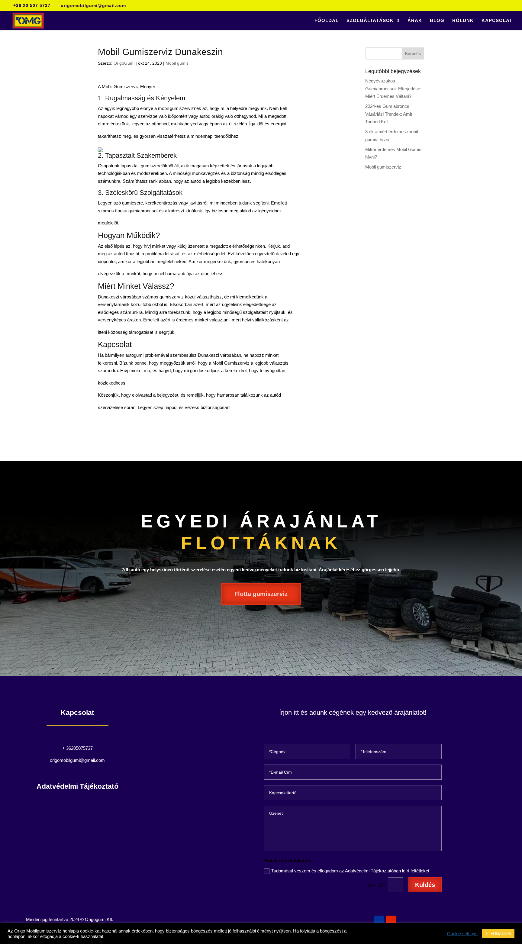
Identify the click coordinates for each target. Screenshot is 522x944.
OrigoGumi (124, 63)
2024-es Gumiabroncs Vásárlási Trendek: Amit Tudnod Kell (388, 114)
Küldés (425, 884)
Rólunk (463, 20)
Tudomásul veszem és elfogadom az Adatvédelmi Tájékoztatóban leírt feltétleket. (350, 870)
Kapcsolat (497, 20)
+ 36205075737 (77, 748)
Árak (415, 20)
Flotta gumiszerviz (261, 594)
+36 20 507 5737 (31, 5)
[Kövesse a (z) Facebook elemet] (379, 920)
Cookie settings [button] (462, 933)
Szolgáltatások (370, 20)
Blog (437, 20)
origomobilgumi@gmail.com (77, 760)
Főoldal (326, 20)
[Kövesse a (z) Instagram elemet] (391, 920)
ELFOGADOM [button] (498, 933)
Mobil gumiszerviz (383, 166)
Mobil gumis (177, 63)
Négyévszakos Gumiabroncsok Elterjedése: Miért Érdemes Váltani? (393, 88)
